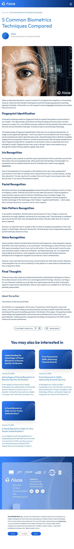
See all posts (54, 328)
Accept (13, 534)
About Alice (17, 485)
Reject (36, 534)
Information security (20, 497)
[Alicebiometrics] (8, 4)
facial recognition (28, 190)
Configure (24, 534)
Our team (16, 488)
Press (14, 494)
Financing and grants (20, 491)
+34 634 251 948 (35, 482)
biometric (50, 105)
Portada (5, 12)
